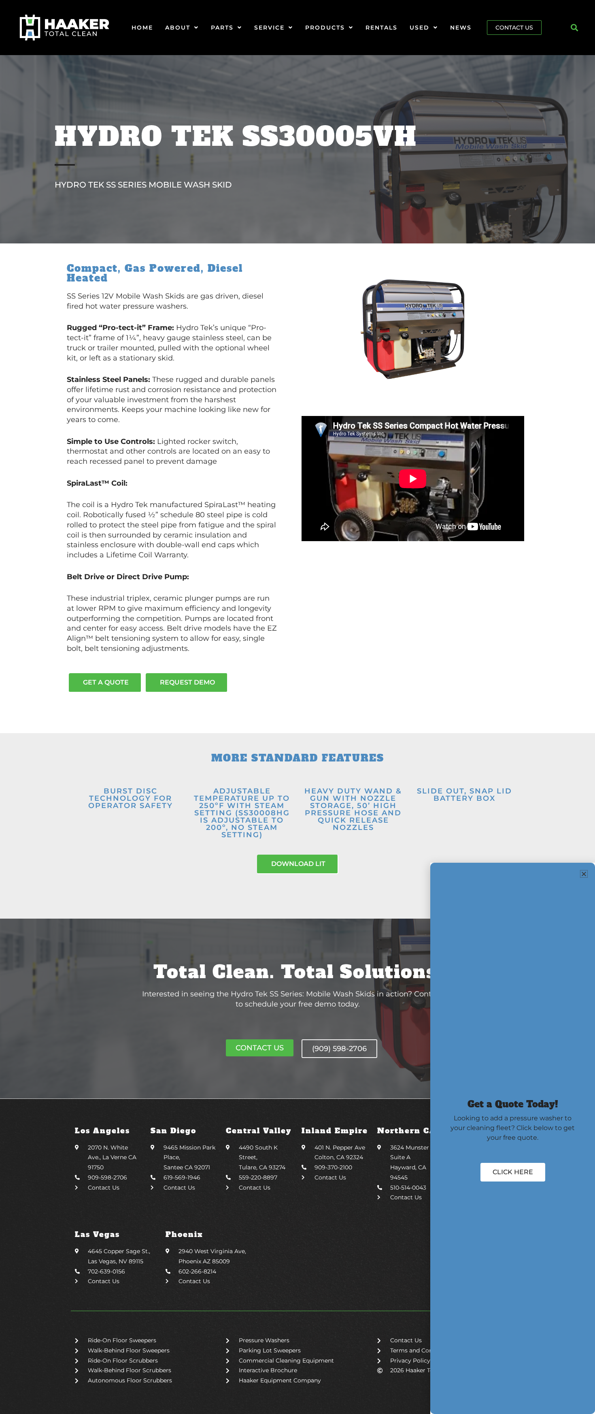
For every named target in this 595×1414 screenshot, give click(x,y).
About (177, 27)
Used (419, 27)
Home (142, 27)
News (461, 27)
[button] (574, 27)
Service (269, 27)
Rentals (381, 27)
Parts (222, 27)
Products (325, 27)
